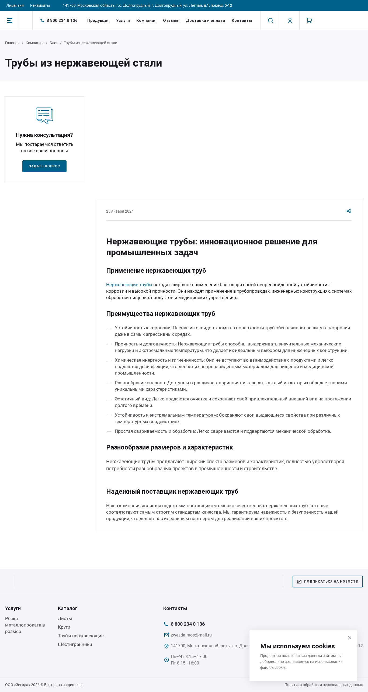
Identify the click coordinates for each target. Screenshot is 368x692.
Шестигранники (75, 644)
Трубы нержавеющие (81, 635)
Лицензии (15, 5)
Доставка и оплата (205, 20)
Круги (64, 627)
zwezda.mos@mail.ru (191, 635)
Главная (12, 43)
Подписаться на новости (331, 581)
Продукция (98, 20)
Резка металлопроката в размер (25, 625)
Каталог (67, 608)
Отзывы (171, 20)
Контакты (242, 20)
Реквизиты (40, 5)
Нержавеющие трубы (129, 284)
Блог (54, 43)
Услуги (123, 20)
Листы (65, 618)
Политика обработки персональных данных (323, 685)
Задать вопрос (44, 166)
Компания (146, 20)
